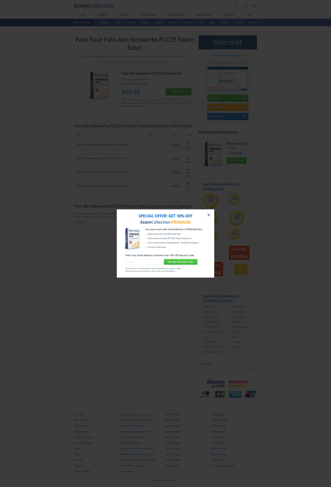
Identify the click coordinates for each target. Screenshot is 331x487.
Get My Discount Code (180, 261)
